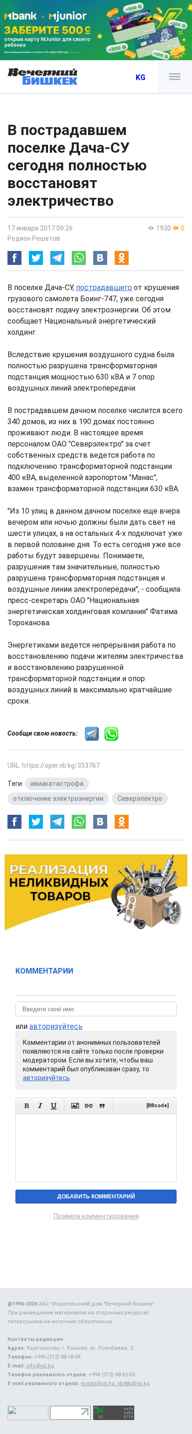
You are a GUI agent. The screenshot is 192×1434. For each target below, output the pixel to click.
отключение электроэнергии (58, 798)
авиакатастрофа (56, 783)
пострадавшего (104, 287)
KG (140, 77)
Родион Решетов (33, 238)
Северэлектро (139, 798)
